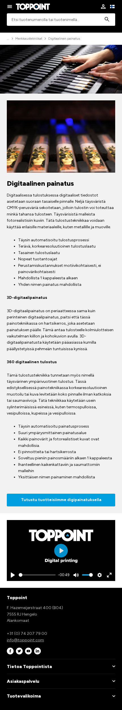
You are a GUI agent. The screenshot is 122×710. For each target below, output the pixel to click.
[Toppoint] (33, 6)
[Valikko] (9, 6)
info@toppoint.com (25, 640)
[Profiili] (103, 6)
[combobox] (61, 19)
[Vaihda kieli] (112, 6)
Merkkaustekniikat (28, 39)
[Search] (107, 19)
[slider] (37, 575)
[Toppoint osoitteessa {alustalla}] (10, 651)
